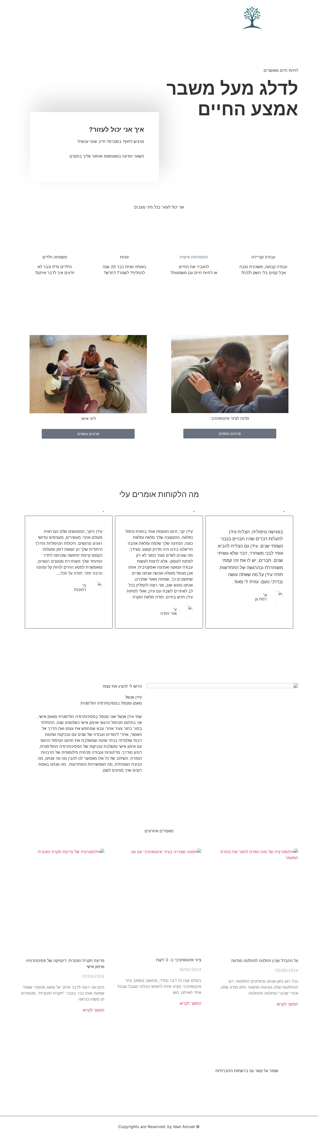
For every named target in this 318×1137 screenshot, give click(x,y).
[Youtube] (261, 1084)
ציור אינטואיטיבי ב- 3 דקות (178, 959)
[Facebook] (273, 1084)
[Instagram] (248, 1084)
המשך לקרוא (287, 1004)
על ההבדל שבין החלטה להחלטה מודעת (264, 960)
